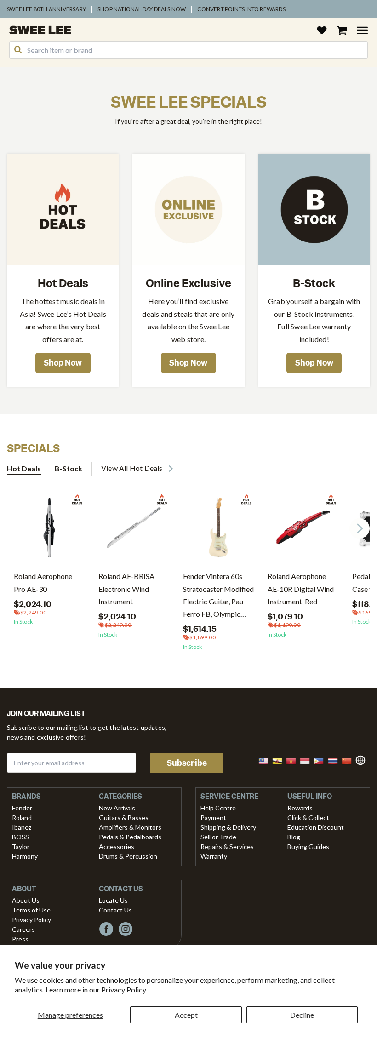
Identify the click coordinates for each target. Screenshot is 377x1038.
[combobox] (188, 50)
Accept (186, 1014)
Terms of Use (31, 910)
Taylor (20, 846)
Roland (22, 817)
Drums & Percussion (128, 856)
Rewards (300, 808)
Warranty (213, 856)
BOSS (20, 837)
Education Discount (315, 827)
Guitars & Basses (124, 817)
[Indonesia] (307, 760)
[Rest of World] (362, 759)
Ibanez (21, 827)
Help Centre (218, 808)
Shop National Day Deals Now (141, 9)
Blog (293, 837)
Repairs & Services (227, 846)
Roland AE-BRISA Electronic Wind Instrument (126, 588)
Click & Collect (308, 817)
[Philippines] (321, 760)
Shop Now (63, 363)
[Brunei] (280, 760)
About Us (26, 900)
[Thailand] (335, 760)
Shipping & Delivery (228, 827)
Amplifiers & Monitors (130, 827)
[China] (349, 760)
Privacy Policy (123, 989)
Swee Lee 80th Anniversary (46, 9)
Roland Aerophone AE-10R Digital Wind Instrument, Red (301, 588)
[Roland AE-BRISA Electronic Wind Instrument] (133, 531)
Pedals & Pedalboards (130, 837)
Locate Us (113, 900)
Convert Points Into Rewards (241, 9)
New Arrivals (117, 808)
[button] (359, 528)
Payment (213, 817)
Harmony (25, 856)
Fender (22, 808)
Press (20, 939)
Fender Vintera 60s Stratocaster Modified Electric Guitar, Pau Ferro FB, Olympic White (218, 601)
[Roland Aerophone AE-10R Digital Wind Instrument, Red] (303, 531)
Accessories (116, 846)
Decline (302, 1014)
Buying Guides (308, 846)
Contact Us (115, 910)
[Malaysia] (266, 760)
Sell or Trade (218, 837)
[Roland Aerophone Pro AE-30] (49, 531)
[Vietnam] (294, 760)
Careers (23, 929)
